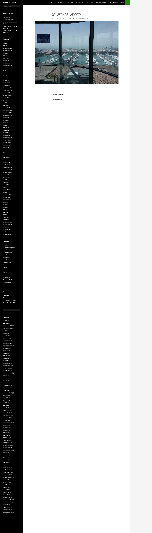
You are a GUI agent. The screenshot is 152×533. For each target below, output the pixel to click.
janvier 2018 (6, 192)
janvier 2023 (6, 63)
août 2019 (6, 147)
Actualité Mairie (7, 252)
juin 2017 (5, 207)
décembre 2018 (7, 167)
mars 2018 (6, 187)
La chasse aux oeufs (8, 19)
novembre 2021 (7, 90)
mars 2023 (6, 60)
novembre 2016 (7, 224)
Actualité (5, 245)
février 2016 (6, 229)
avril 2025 (6, 45)
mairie (5, 272)
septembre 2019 (7, 145)
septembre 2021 (7, 95)
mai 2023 (5, 55)
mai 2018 (5, 182)
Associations (6, 255)
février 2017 (6, 217)
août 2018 (6, 175)
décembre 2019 (7, 137)
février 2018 (6, 190)
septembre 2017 (7, 199)
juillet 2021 (6, 100)
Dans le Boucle (7, 262)
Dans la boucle (70, 2)
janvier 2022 (6, 85)
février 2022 (6, 83)
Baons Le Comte (9, 2)
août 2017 (6, 202)
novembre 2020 (7, 112)
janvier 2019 (6, 165)
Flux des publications (8, 298)
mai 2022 (5, 75)
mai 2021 (5, 103)
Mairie (60, 2)
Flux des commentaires (9, 300)
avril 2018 (6, 185)
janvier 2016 (6, 232)
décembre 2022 (7, 65)
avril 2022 (6, 78)
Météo (5, 275)
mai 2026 (5, 43)
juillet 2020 (6, 120)
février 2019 (6, 162)
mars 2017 (6, 214)
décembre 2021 (7, 88)
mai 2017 (5, 209)
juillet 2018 (6, 177)
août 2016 (6, 227)
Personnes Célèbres (8, 280)
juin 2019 (5, 152)
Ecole (81, 2)
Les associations (101, 2)
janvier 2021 (6, 108)
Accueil (53, 2)
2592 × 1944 (67, 18)
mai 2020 (5, 125)
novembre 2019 (7, 140)
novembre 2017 (7, 194)
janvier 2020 (6, 135)
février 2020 (6, 132)
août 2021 (6, 98)
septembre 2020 (7, 115)
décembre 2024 (7, 48)
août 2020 (6, 117)
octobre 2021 (7, 93)
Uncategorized (7, 282)
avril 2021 (6, 105)
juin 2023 (5, 53)
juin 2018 (5, 180)
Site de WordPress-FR (9, 303)
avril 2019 (6, 157)
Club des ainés (7, 260)
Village (89, 2)
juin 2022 (5, 73)
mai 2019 (5, 155)
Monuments (6, 277)
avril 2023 (6, 58)
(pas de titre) (6, 17)
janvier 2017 (6, 219)
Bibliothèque (6, 257)
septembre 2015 (7, 234)
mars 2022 (6, 80)
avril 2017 (6, 212)
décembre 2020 (7, 110)
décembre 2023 (7, 50)
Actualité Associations (117, 2)
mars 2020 (6, 130)
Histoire (5, 267)
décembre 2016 (7, 222)
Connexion (6, 295)
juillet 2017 (6, 204)
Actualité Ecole (7, 250)
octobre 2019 (7, 142)
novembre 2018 (7, 170)
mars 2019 (6, 160)
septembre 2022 (7, 68)
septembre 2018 (7, 172)
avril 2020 (6, 127)
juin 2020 (5, 122)
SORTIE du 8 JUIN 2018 (81, 18)
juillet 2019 (6, 150)
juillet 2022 (6, 70)
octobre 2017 (7, 197)
